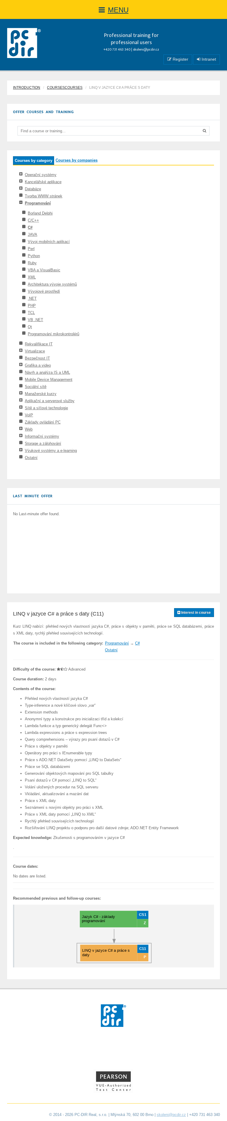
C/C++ (33, 220)
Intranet (208, 59)
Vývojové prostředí (44, 291)
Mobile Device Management (48, 379)
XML (32, 277)
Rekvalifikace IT (39, 344)
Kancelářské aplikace (43, 182)
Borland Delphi (40, 213)
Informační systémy (42, 436)
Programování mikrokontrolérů (53, 334)
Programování (38, 203)
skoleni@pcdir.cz (146, 49)
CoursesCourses (64, 88)
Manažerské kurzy (40, 394)
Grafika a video (38, 365)
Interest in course (195, 613)
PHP (32, 305)
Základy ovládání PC (43, 422)
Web (29, 429)
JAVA (32, 234)
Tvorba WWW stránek (43, 196)
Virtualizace (35, 351)
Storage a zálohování (43, 443)
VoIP (29, 415)
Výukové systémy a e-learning (51, 450)
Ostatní (31, 457)
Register (179, 59)
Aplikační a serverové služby (49, 401)
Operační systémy (40, 175)
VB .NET (35, 320)
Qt (30, 327)
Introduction (26, 88)
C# (30, 227)
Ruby (32, 263)
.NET (32, 298)
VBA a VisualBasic (44, 270)
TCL (31, 312)
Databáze (33, 189)
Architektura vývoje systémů (52, 284)
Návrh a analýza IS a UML (47, 372)
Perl (31, 249)
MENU (118, 10)
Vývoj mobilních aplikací (49, 241)
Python (34, 256)
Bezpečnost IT (37, 358)
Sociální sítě (35, 386)
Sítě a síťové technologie (46, 408)
